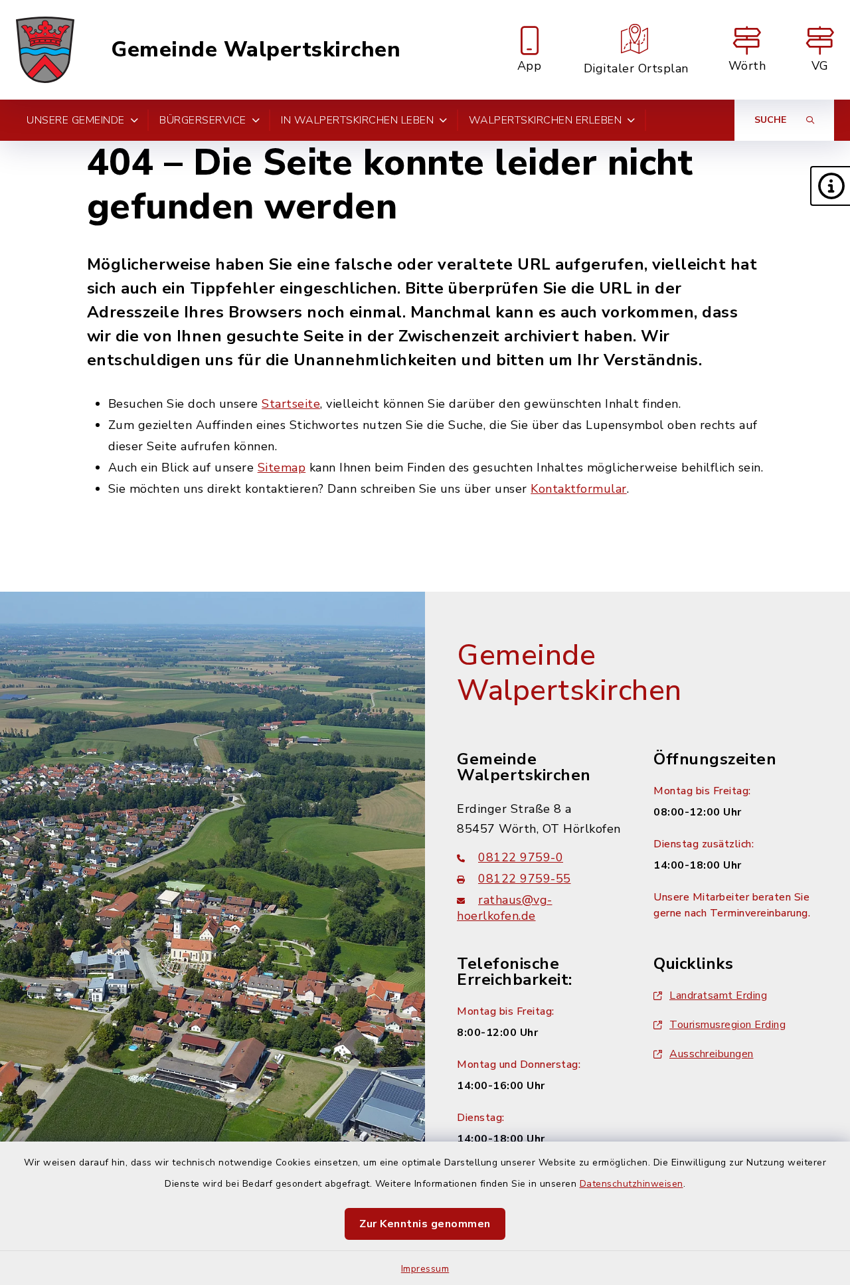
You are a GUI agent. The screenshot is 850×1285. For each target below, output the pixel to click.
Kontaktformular (579, 489)
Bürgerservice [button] (202, 120)
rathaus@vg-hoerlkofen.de (504, 908)
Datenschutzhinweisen (631, 1183)
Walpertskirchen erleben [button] (545, 120)
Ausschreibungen (711, 1054)
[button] (830, 186)
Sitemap (282, 467)
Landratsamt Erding (718, 995)
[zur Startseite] (45, 50)
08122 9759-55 (524, 879)
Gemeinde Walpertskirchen (255, 49)
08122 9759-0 (520, 857)
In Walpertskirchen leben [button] (357, 120)
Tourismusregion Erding (727, 1024)
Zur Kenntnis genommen (425, 1224)
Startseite (291, 404)
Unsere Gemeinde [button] (76, 120)
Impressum (425, 1268)
